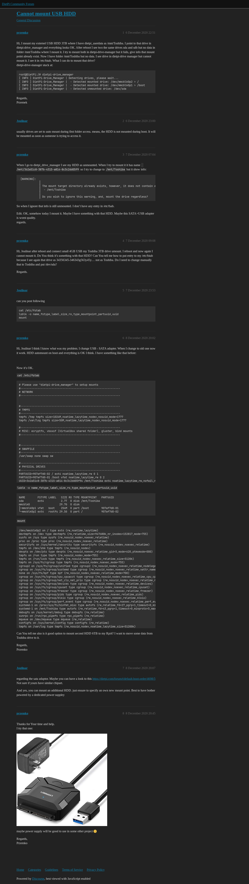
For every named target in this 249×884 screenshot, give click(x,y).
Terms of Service (72, 869)
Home (20, 869)
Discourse (38, 878)
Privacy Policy (96, 869)
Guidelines (51, 869)
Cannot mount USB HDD (46, 14)
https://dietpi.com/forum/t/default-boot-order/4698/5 (123, 678)
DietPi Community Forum (18, 4)
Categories (34, 869)
